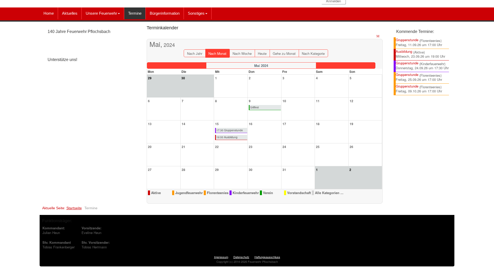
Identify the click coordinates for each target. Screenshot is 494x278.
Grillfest (254, 107)
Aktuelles (69, 13)
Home (48, 13)
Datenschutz (241, 257)
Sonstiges (196, 13)
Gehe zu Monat (284, 53)
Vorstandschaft (299, 192)
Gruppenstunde (407, 39)
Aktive (156, 192)
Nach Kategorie (313, 53)
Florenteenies (217, 192)
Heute (262, 53)
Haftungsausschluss (267, 257)
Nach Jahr (194, 53)
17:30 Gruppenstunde (229, 130)
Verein (268, 192)
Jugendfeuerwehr (189, 192)
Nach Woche (242, 53)
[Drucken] (373, 36)
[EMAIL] (378, 36)
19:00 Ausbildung (226, 137)
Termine (135, 13)
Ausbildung (404, 51)
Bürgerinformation (165, 13)
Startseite (74, 208)
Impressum (221, 257)
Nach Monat (217, 53)
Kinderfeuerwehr (246, 192)
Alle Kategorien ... (329, 192)
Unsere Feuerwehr (101, 13)
